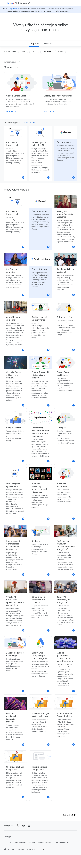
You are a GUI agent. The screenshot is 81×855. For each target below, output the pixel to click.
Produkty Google (19, 842)
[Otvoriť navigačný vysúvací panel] (3, 3)
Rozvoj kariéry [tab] (34, 44)
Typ (34, 52)
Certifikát (47, 52)
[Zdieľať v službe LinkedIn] (29, 825)
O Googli (7, 842)
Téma (23, 52)
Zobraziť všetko (29, 123)
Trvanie (60, 52)
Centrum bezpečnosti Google (39, 842)
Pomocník (10, 849)
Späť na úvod (68, 815)
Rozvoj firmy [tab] (47, 44)
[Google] (7, 836)
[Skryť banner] (77, 10)
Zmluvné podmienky (61, 842)
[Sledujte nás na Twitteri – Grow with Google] (18, 825)
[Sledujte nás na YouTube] (23, 825)
